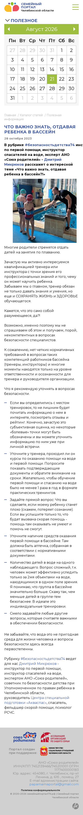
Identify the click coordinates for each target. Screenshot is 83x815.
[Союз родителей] (24, 741)
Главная (10, 115)
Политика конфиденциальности (40, 790)
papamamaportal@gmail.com (54, 784)
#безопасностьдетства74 (50, 145)
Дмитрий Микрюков (38, 664)
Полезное (24, 20)
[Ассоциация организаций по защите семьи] (55, 741)
